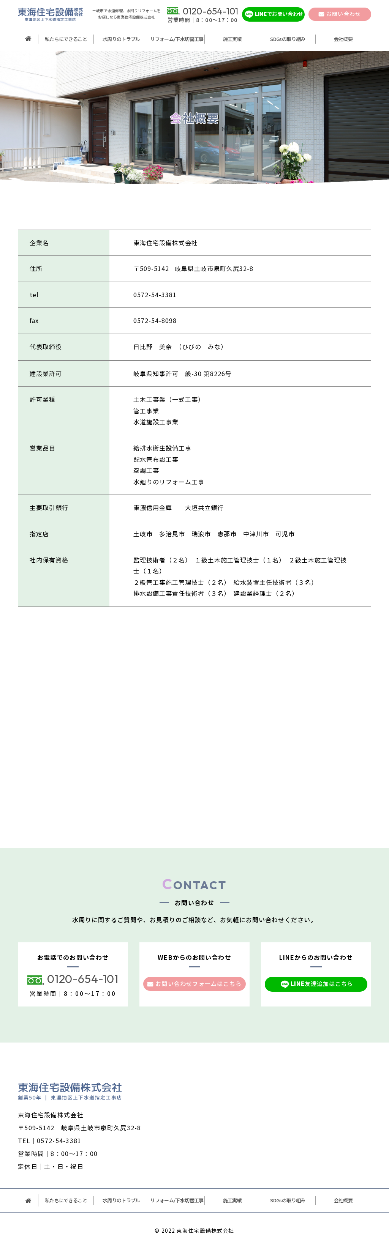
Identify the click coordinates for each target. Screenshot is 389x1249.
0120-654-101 (82, 979)
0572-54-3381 (155, 294)
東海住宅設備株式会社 (205, 1230)
